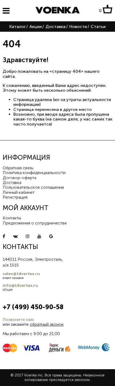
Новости (78, 26)
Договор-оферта (19, 177)
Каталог (17, 26)
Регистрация (15, 197)
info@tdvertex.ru (20, 285)
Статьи (98, 26)
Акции (35, 26)
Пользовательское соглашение (33, 187)
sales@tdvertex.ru (21, 273)
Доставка (55, 26)
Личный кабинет (18, 192)
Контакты (12, 217)
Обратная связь (18, 167)
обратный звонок (47, 324)
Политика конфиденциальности (34, 172)
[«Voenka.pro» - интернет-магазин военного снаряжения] (58, 11)
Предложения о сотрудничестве (35, 223)
